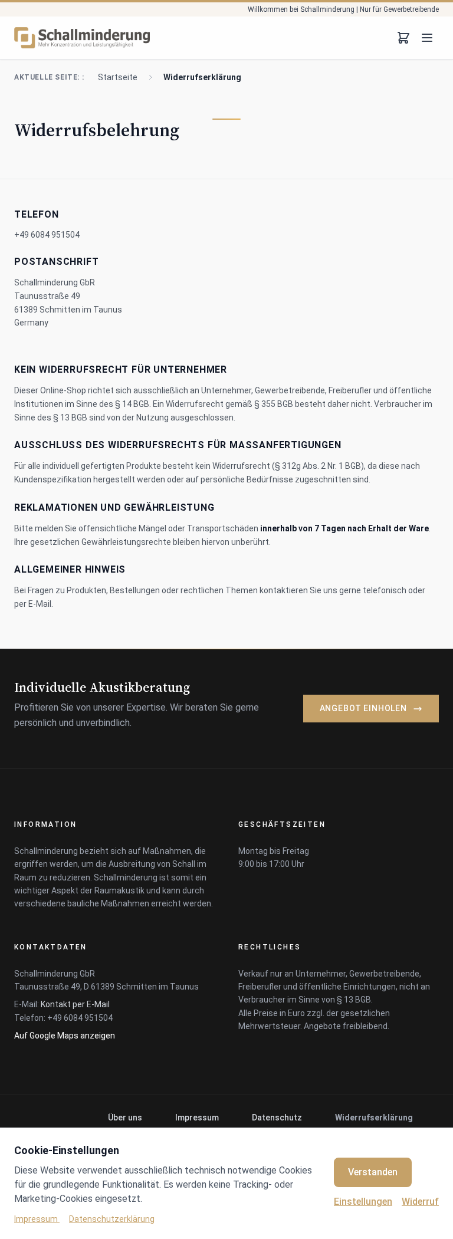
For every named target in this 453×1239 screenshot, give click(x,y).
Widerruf (420, 1201)
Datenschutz (277, 1117)
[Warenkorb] (403, 38)
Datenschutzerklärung (112, 1219)
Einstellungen (363, 1201)
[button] (75, 1004)
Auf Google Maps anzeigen (64, 1035)
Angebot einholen (363, 708)
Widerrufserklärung (374, 1117)
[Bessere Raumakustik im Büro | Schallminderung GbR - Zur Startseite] (82, 37)
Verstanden (373, 1172)
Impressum (197, 1117)
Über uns (125, 1117)
